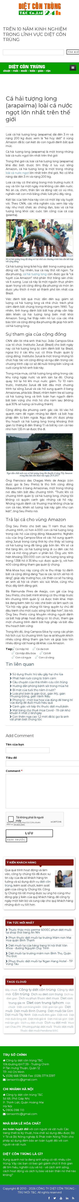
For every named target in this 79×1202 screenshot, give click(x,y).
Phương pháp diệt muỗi (37, 1026)
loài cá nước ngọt (17, 173)
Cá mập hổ (22, 649)
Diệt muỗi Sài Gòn (60, 1011)
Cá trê (47, 653)
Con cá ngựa (23, 657)
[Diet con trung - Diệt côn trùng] (39, 8)
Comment (14, 771)
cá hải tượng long (35, 274)
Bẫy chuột (11, 989)
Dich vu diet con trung (47, 994)
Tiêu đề (11, 757)
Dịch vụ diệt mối (55, 1022)
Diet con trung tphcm (45, 1003)
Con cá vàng (46, 657)
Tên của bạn (15, 744)
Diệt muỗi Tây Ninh (18, 1015)
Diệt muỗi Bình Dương (30, 1011)
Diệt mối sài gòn (57, 1018)
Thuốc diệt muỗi (63, 1026)
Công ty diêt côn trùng (37, 990)
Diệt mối (62, 1014)
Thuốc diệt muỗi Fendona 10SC (39, 1030)
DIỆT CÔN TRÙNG (62, 1188)
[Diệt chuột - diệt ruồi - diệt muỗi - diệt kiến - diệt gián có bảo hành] (27, 68)
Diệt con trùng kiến (29, 1006)
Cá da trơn (42, 649)
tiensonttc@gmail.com (21, 1079)
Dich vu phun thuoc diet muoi (39, 998)
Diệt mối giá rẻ (37, 1018)
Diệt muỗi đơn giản (44, 1014)
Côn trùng (21, 994)
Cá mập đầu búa (25, 653)
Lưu (29, 833)
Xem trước (16, 839)
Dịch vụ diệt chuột (32, 1022)
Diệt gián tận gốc (53, 1007)
